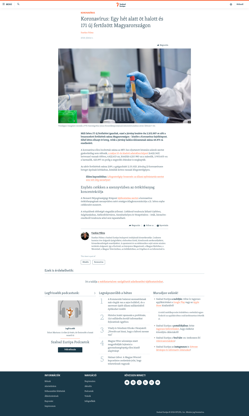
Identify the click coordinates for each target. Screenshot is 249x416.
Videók (88, 396)
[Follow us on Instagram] (139, 382)
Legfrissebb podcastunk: (62, 293)
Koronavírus (88, 13)
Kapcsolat (49, 401)
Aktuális (88, 386)
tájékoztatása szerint (128, 198)
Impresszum (50, 406)
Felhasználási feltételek (55, 391)
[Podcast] (151, 382)
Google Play (179, 302)
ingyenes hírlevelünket (167, 329)
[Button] (162, 45)
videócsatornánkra (165, 341)
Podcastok (89, 391)
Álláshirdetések (51, 396)
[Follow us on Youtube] (127, 382)
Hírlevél (240, 4)
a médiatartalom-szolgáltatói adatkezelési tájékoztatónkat (130, 282)
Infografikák (90, 401)
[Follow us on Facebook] (133, 382)
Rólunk (48, 382)
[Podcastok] (231, 4)
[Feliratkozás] (157, 382)
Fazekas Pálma (87, 33)
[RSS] (145, 382)
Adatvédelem (50, 386)
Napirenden (90, 382)
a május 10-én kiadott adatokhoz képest (128, 153)
